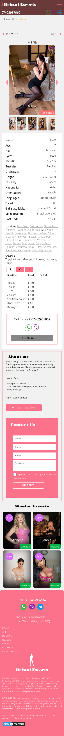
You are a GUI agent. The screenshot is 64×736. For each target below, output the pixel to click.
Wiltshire (10, 230)
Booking (7, 635)
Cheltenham (51, 226)
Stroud (17, 243)
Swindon (22, 230)
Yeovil (32, 247)
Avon (26, 226)
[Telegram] (59, 12)
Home (6, 19)
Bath (20, 226)
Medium (51, 166)
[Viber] (54, 12)
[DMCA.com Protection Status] (14, 724)
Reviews (6, 639)
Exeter (33, 236)
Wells (27, 250)
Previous (12, 34)
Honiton (18, 240)
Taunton (10, 247)
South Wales (35, 230)
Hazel (53, 155)
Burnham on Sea (37, 233)
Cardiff (9, 233)
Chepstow (22, 247)
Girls (14, 19)
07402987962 (11, 12)
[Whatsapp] (48, 12)
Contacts (7, 647)
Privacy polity (10, 651)
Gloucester (36, 226)
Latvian (52, 187)
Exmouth (23, 236)
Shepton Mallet (14, 250)
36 (55, 145)
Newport (48, 230)
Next (56, 80)
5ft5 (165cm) (49, 176)
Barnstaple (21, 233)
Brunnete (51, 150)
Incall (40, 208)
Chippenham (43, 243)
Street (40, 247)
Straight (52, 192)
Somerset (50, 247)
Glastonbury (45, 236)
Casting (6, 643)
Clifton (52, 233)
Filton (8, 240)
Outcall (52, 208)
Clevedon (10, 236)
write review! (23, 407)
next (54, 34)
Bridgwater (28, 243)
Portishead (30, 240)
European (51, 182)
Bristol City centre (42, 250)
